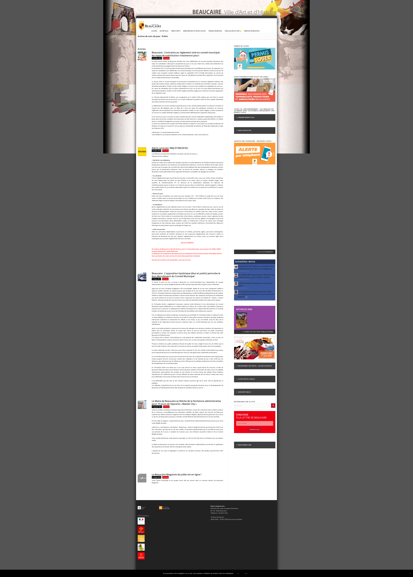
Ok (238, 573)
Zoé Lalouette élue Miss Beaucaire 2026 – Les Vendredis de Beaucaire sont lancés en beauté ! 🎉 (256, 294)
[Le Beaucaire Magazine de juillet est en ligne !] (142, 478)
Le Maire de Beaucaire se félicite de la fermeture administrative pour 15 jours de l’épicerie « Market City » (186, 402)
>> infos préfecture (243, 445)
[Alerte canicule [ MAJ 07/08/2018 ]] (142, 151)
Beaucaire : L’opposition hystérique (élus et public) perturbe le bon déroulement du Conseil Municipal (186, 275)
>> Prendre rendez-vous (245, 117)
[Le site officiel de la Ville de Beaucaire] (150, 25)
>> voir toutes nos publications (257, 332)
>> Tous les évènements (264, 252)
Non (246, 573)
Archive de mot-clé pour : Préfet (153, 36)
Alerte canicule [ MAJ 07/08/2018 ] (170, 148)
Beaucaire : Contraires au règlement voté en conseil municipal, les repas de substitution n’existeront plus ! (186, 54)
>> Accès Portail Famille (245, 379)
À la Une (166, 58)
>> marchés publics (243, 392)
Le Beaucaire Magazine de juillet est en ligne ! (176, 474)
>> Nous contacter (243, 130)
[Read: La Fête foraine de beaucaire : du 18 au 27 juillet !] (236, 284)
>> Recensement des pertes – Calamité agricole (254, 366)
